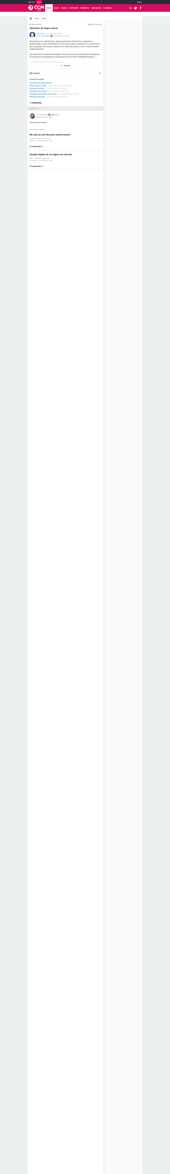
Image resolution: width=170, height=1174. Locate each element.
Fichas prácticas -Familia (68, 94)
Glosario (107, 8)
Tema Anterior (37, 24)
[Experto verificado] (51, 36)
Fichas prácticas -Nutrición (56, 88)
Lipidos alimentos (36, 88)
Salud (39, 2)
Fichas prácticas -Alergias (58, 91)
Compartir (36, 73)
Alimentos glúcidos (37, 96)
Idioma (139, 2)
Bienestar (85, 8)
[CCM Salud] (36, 8)
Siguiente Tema (93, 24)
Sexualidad (96, 8)
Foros (49, 8)
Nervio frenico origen (37, 85)
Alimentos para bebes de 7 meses (43, 94)
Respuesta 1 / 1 (35, 108)
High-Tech (31, 2)
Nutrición (74, 8)
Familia (64, 8)
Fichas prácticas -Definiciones (60, 85)
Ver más (67, 66)
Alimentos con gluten (38, 91)
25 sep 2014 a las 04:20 (61, 36)
